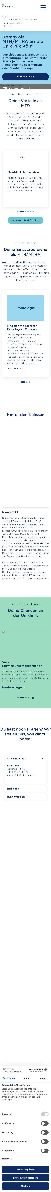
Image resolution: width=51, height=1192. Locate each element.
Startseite (7, 16)
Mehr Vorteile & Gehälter (25, 220)
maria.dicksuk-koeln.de (21, 775)
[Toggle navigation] (43, 7)
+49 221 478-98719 (17, 772)
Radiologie (13, 788)
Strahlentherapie (16, 758)
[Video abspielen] (25, 467)
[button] (17, 211)
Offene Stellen (25, 76)
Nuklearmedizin (16, 796)
